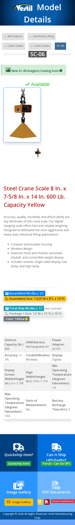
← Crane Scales (13, 45)
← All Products (13, 36)
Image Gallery (21, 502)
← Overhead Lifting (41, 36)
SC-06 (60, 45)
